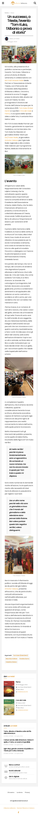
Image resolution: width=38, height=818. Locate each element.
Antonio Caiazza (11, 140)
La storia (19, 792)
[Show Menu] (3, 3)
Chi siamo (10, 792)
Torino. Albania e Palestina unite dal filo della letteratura (17, 732)
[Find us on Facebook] (18, 812)
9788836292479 (23, 692)
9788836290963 (23, 710)
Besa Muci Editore (11, 659)
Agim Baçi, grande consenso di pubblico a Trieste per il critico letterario (18, 750)
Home (7, 13)
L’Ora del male (25, 111)
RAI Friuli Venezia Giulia (14, 80)
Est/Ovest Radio (11, 137)
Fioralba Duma (24, 659)
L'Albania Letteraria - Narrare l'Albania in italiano (19, 808)
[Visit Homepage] (19, 3)
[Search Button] (35, 3)
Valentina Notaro (11, 662)
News (12, 13)
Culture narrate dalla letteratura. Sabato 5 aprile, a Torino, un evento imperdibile (18, 741)
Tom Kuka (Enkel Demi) (20, 655)
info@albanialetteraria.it (19, 801)
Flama (7, 113)
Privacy (27, 792)
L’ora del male (21, 700)
